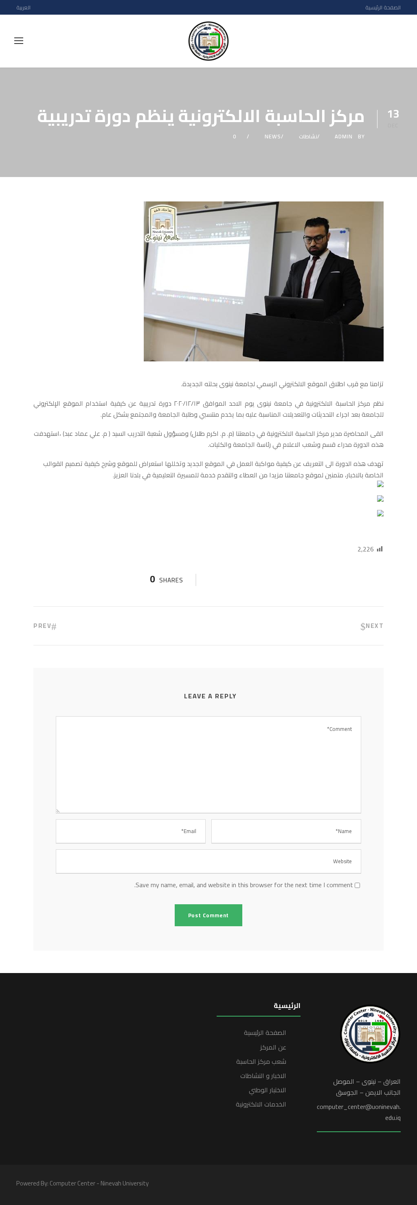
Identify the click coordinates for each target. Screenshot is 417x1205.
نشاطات (308, 136)
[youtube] (383, 1184)
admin (344, 136)
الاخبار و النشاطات (263, 1075)
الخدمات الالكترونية (261, 1104)
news (273, 136)
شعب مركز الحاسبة (261, 1061)
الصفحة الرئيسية (383, 7)
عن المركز (273, 1047)
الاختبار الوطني (267, 1090)
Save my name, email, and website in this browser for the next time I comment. (243, 885)
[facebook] (355, 1184)
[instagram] (398, 1184)
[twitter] (369, 1184)
